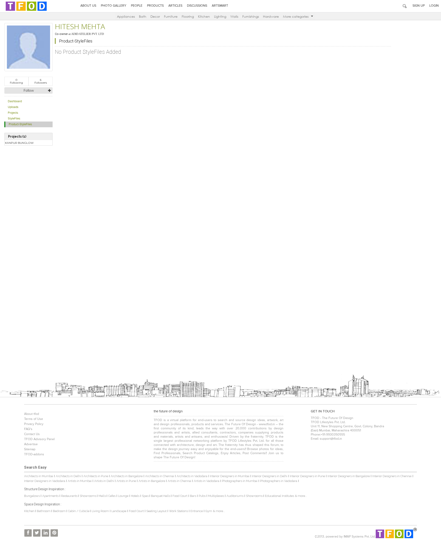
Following (16, 81)
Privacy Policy (33, 424)
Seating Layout (156, 511)
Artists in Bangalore (152, 481)
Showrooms (88, 496)
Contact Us (32, 434)
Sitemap (29, 449)
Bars (193, 496)
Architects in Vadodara (192, 476)
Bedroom (59, 511)
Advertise (31, 444)
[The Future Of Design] (26, 11)
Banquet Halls (161, 496)
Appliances (126, 16)
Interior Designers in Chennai (392, 476)
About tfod (31, 414)
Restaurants (69, 496)
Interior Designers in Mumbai (229, 476)
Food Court (179, 496)
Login (434, 5)
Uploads (13, 107)
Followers (40, 81)
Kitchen (204, 16)
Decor (155, 16)
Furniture (171, 16)
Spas (145, 496)
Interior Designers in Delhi (269, 476)
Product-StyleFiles (20, 124)
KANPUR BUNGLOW (19, 142)
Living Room (100, 511)
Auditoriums (234, 496)
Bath (142, 16)
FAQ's (28, 429)
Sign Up (419, 5)
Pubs (202, 496)
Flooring (188, 16)
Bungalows (32, 496)
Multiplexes (216, 496)
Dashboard (15, 101)
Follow (28, 90)
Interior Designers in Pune (307, 476)
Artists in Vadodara (206, 481)
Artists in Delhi (104, 481)
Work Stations (178, 511)
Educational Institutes (279, 496)
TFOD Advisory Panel (39, 439)
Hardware (271, 16)
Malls (103, 496)
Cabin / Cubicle (79, 511)
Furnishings (250, 16)
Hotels (135, 496)
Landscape (118, 511)
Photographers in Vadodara (278, 481)
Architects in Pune (95, 476)
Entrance (196, 511)
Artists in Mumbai (80, 481)
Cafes (112, 496)
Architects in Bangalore (127, 476)
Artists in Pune (126, 481)
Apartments (50, 496)
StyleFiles (14, 118)
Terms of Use (33, 419)
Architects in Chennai (159, 476)
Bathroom (44, 511)
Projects (13, 112)
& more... (301, 496)
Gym (208, 511)
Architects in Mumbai (38, 476)
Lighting (220, 16)
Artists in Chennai (179, 481)
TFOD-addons (34, 454)
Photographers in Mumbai (239, 481)
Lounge (123, 496)
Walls (234, 16)
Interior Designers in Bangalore (349, 476)
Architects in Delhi (68, 476)
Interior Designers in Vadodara (44, 481)
